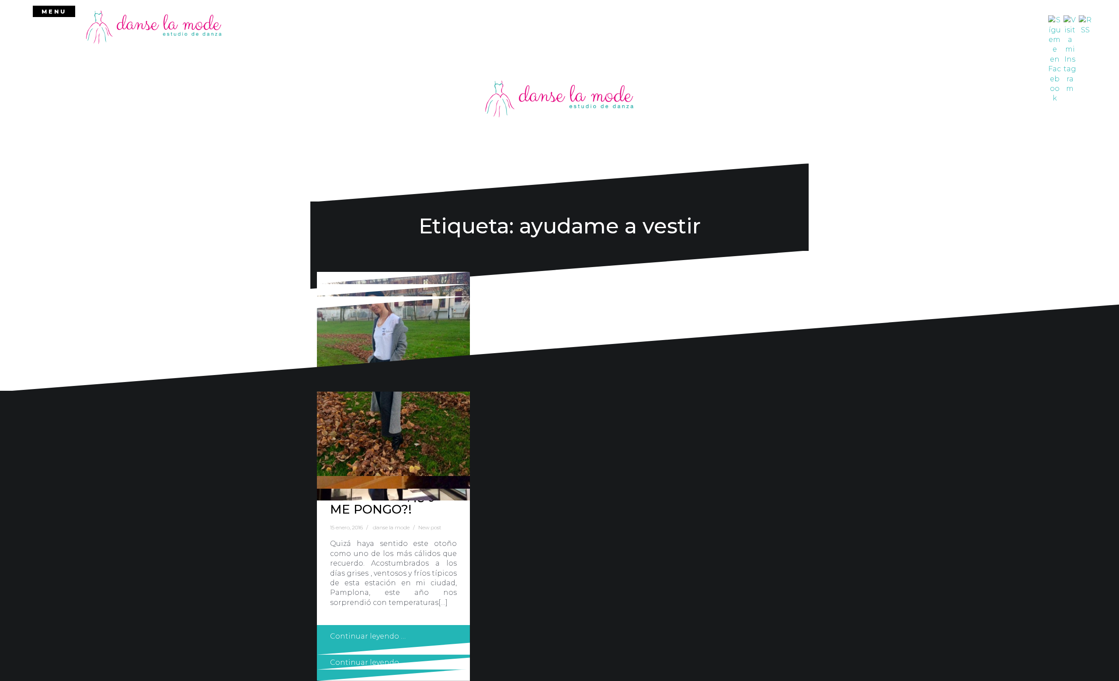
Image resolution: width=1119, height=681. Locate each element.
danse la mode (391, 527)
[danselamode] (154, 26)
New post (429, 527)
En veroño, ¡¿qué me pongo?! (391, 502)
